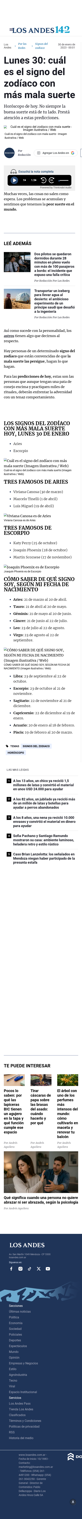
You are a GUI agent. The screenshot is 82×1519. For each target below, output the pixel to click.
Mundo (13, 1352)
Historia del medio (21, 1438)
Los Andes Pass (20, 1403)
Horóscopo (16, 752)
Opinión (14, 1357)
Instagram (20, 1268)
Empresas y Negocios (23, 1363)
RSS (12, 1432)
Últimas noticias (20, 1311)
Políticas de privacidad (24, 1426)
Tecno (13, 1380)
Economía (16, 1323)
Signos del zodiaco (36, 746)
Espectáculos (18, 1346)
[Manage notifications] (73, 1502)
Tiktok (29, 1268)
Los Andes (7, 46)
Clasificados (17, 1415)
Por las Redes (22, 46)
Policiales (15, 1334)
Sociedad (15, 1329)
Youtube (48, 1268)
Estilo (12, 1369)
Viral (12, 1386)
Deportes (15, 1340)
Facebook (11, 1268)
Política (14, 1317)
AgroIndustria (18, 1375)
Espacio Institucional (23, 1392)
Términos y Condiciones (25, 1421)
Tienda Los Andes (21, 1409)
